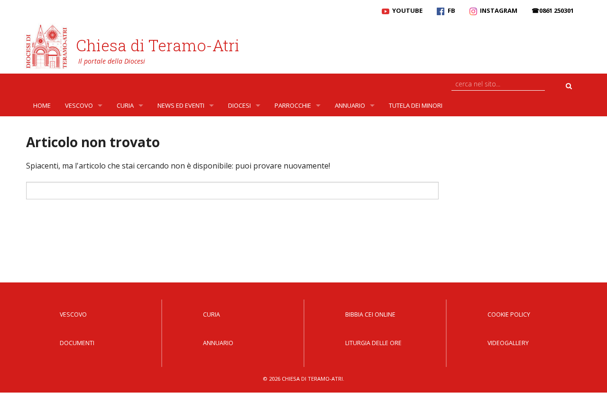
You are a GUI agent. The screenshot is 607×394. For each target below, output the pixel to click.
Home (42, 105)
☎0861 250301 (553, 10)
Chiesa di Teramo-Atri (157, 45)
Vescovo (79, 105)
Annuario (350, 105)
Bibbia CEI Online (370, 314)
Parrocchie (293, 105)
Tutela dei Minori (415, 105)
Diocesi (239, 105)
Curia (125, 105)
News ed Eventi (180, 105)
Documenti (77, 343)
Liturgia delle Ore (373, 343)
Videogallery (508, 343)
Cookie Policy (508, 314)
